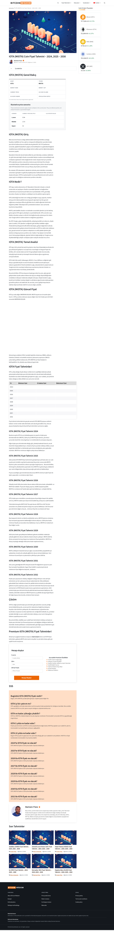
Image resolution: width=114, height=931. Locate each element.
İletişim (10, 898)
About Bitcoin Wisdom (14, 895)
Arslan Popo (13, 851)
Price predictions (46, 895)
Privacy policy (79, 895)
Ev (58, 3)
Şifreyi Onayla (15, 667)
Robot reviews (45, 898)
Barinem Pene (31, 807)
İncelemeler (86, 3)
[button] (104, 3)
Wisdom (16, 888)
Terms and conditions (81, 898)
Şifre (12, 661)
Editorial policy (11, 902)
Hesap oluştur (27, 678)
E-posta (13, 655)
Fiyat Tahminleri (66, 3)
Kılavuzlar (76, 3)
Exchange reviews (46, 902)
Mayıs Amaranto (37, 851)
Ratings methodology (13, 905)
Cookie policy (78, 902)
